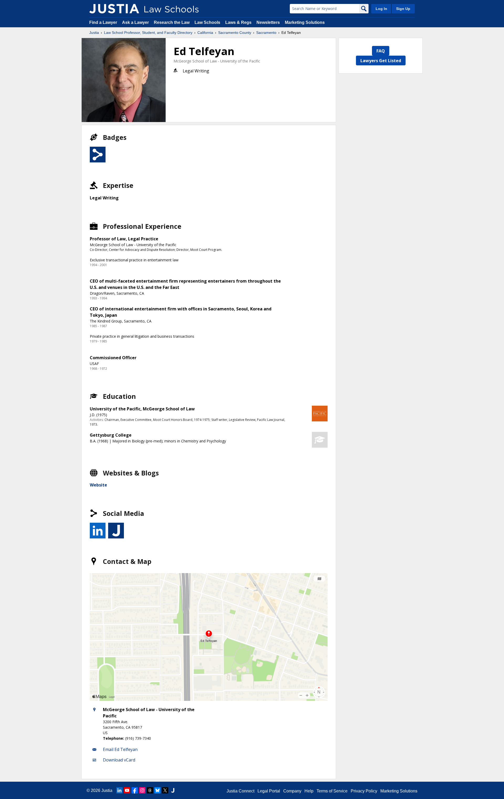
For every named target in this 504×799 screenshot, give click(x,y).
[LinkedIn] (119, 790)
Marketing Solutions (305, 22)
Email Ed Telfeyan (120, 749)
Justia (94, 32)
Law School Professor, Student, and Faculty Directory (148, 32)
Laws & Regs (238, 22)
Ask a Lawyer (136, 22)
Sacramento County (234, 32)
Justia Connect (240, 791)
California (205, 32)
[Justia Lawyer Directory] (173, 790)
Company (292, 791)
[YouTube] (127, 790)
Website (98, 485)
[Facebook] (135, 790)
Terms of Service (332, 791)
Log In (381, 9)
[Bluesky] (157, 790)
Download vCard (119, 760)
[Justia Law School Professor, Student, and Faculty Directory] (114, 8)
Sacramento (266, 32)
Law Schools (207, 22)
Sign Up (403, 9)
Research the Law (172, 22)
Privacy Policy (364, 791)
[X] (165, 790)
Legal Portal (269, 791)
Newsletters (268, 22)
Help (308, 791)
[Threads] (150, 790)
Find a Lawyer (103, 22)
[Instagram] (142, 790)
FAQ (380, 51)
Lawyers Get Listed (380, 61)
